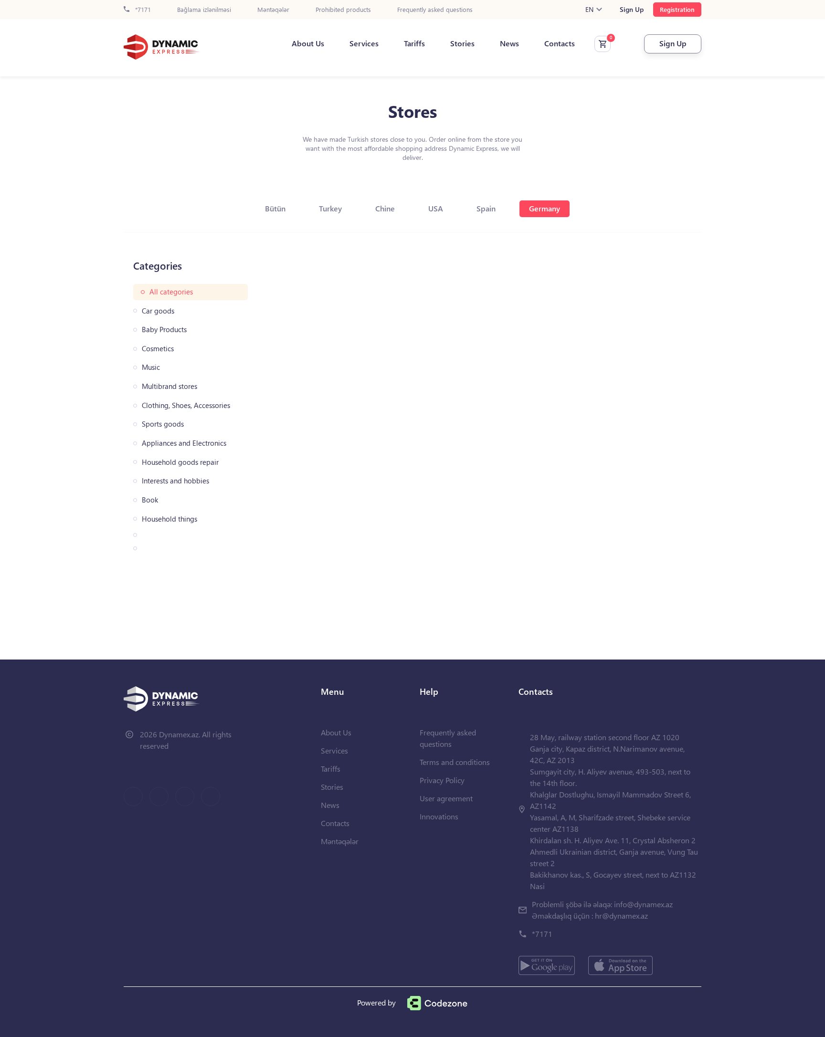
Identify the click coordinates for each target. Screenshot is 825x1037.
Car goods (158, 310)
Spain (486, 208)
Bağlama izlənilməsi (204, 9)
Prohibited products (343, 9)
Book (150, 499)
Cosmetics (158, 348)
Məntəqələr (273, 9)
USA (435, 208)
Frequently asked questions (435, 9)
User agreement (446, 798)
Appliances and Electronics (184, 443)
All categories (171, 291)
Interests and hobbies (175, 480)
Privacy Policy (442, 780)
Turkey (330, 208)
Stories (462, 43)
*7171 (142, 9)
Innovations (439, 816)
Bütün (275, 208)
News (509, 43)
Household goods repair (180, 462)
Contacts (559, 43)
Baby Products (164, 329)
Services (364, 43)
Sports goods (163, 424)
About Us (308, 43)
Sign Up (632, 9)
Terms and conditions (455, 762)
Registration (677, 9)
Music (151, 367)
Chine (385, 208)
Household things (169, 519)
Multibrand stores (169, 386)
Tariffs (414, 43)
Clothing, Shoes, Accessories (186, 405)
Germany (544, 208)
